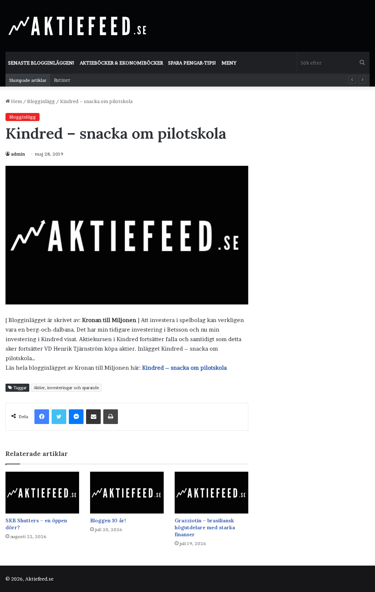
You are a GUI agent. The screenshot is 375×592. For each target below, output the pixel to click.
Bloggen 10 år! (108, 520)
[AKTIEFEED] (78, 25)
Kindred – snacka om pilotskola (184, 367)
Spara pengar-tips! (192, 63)
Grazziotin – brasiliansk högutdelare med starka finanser (205, 527)
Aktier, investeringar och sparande (66, 387)
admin (18, 154)
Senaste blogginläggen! (41, 63)
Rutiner (62, 80)
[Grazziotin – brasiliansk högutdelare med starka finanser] (211, 492)
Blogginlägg (41, 101)
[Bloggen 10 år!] (127, 492)
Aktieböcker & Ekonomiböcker (121, 63)
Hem (16, 101)
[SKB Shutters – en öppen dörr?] (42, 492)
